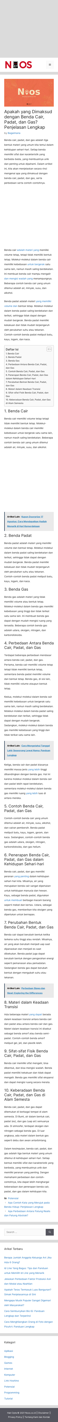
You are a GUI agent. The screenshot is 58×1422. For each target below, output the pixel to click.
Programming (11, 1392)
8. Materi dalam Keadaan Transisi (23, 389)
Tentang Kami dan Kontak (37, 1417)
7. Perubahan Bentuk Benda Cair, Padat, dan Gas (26, 384)
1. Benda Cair (12, 353)
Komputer (9, 1374)
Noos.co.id (30, 1412)
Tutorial (8, 1398)
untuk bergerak (36, 264)
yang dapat (35, 1014)
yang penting (21, 876)
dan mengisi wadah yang (18, 278)
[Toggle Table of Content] (47, 349)
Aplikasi (8, 1351)
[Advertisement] (29, 29)
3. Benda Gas (12, 360)
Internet (8, 1368)
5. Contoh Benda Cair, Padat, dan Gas (25, 371)
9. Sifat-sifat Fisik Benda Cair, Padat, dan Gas (27, 394)
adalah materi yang (28, 250)
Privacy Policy (15, 1417)
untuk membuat (13, 900)
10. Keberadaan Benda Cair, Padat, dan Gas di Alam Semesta (28, 401)
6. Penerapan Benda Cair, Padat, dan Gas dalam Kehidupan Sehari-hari (27, 377)
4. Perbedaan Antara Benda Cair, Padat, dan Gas (26, 366)
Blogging (9, 1356)
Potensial (13, 1198)
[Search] (50, 1232)
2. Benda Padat (14, 357)
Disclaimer (43, 1412)
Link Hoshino (11, 1380)
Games (8, 1362)
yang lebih (34, 769)
